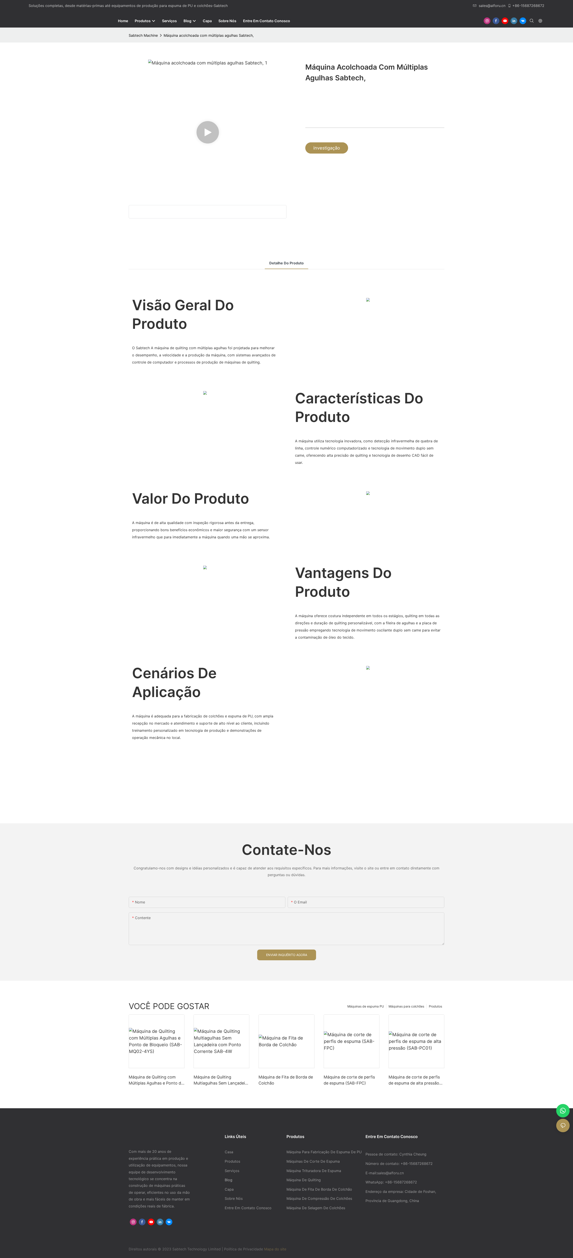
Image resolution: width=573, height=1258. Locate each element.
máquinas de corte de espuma (313, 1161)
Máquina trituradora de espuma (313, 1170)
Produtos (435, 1006)
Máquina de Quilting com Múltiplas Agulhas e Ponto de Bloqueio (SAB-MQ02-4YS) (156, 1080)
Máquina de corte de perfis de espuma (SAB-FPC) (349, 1080)
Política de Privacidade (244, 1249)
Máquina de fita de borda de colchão (319, 1189)
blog (228, 1180)
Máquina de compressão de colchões (319, 1198)
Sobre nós (234, 1198)
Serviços (232, 1170)
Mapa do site (275, 1249)
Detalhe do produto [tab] (286, 263)
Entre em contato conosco (248, 1208)
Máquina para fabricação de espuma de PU (324, 1152)
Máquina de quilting (303, 1180)
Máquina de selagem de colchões (315, 1208)
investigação (326, 148)
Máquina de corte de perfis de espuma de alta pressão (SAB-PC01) (414, 1080)
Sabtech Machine (143, 35)
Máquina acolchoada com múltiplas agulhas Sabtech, (209, 35)
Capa (229, 1189)
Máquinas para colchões (406, 1006)
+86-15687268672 (528, 5)
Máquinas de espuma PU (365, 1006)
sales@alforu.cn (492, 5)
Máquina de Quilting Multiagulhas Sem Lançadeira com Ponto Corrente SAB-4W (221, 1080)
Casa (229, 1152)
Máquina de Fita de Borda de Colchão (286, 1080)
